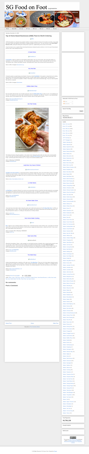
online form (12, 213)
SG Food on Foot (73, 439)
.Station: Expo (66, 217)
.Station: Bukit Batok (67, 176)
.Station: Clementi (67, 199)
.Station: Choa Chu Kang (68, 192)
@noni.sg (12, 232)
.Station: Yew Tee (66, 408)
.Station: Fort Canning (67, 224)
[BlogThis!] (26, 275)
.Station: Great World (67, 228)
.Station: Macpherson (67, 276)
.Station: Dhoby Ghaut (67, 206)
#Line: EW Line (66, 128)
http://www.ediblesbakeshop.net (16, 98)
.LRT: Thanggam (66, 140)
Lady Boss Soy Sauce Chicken (12, 172)
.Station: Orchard (66, 310)
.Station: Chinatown (67, 187)
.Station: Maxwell (66, 292)
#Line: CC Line (66, 124)
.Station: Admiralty (67, 142)
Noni (7, 225)
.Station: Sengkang (67, 347)
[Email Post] (23, 275)
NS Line (48, 28)
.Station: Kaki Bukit (67, 249)
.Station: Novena (66, 306)
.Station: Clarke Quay (67, 196)
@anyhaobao (19, 82)
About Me (14, 28)
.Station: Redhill (66, 340)
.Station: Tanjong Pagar (68, 385)
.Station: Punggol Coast (68, 333)
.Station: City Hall (66, 194)
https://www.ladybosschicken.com (16, 179)
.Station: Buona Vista (67, 183)
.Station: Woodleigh (67, 406)
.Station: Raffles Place (67, 337)
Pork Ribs (18, 278)
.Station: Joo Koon (67, 244)
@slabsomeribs (13, 251)
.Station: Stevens (66, 367)
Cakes (13, 277)
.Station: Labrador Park (68, 265)
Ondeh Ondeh (13, 278)
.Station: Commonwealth (68, 201)
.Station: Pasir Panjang (68, 317)
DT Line (28, 28)
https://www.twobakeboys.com (16, 268)
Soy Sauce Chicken (31, 278)
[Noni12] (32, 222)
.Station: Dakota (66, 203)
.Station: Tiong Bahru (67, 394)
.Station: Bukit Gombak (68, 178)
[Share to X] (27, 275)
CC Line (21, 28)
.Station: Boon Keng (67, 162)
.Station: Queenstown (67, 335)
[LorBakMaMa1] (32, 187)
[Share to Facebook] (29, 275)
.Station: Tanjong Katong (68, 383)
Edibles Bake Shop (38, 93)
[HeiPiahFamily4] (32, 152)
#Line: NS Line (66, 133)
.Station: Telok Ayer (67, 390)
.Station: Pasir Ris (67, 319)
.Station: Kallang (66, 251)
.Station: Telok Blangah (68, 392)
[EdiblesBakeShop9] (32, 90)
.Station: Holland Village (68, 237)
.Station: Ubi (65, 399)
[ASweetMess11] (32, 56)
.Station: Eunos (66, 215)
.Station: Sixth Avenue (67, 358)
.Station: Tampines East (68, 374)
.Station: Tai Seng (66, 369)
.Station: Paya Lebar (67, 322)
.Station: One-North (67, 308)
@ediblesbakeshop (14, 100)
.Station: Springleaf (67, 362)
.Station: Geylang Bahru (68, 226)
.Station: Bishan (66, 160)
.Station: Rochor (66, 342)
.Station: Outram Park (67, 315)
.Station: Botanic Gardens (68, 167)
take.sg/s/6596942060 (14, 249)
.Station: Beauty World (68, 151)
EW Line (35, 28)
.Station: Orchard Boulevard (69, 312)
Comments (66, 103)
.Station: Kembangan (67, 253)
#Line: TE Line (66, 135)
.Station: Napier (66, 299)
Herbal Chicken (34, 277)
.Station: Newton (66, 301)
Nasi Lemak (53, 277)
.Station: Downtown (67, 210)
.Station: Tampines (67, 372)
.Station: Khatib (66, 258)
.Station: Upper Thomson (68, 401)
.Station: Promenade (67, 328)
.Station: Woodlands (67, 403)
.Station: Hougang (67, 240)
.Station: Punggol (66, 331)
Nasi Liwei (8, 278)
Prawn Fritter (23, 278)
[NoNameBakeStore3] (32, 204)
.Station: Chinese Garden (68, 190)
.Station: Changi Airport (68, 185)
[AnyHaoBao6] (32, 73)
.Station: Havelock (67, 231)
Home (7, 28)
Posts (65, 101)
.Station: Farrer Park (67, 219)
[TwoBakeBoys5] (32, 259)
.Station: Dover (66, 208)
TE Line (55, 28)
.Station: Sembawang (67, 344)
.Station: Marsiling (67, 285)
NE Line (41, 28)
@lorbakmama (13, 196)
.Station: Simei (66, 356)
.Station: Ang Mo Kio (67, 146)
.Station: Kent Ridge (67, 256)
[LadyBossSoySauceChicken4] (32, 169)
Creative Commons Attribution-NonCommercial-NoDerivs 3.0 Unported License (73, 441)
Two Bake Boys (34, 262)
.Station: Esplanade (67, 212)
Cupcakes (22, 277)
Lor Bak (49, 277)
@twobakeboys (13, 270)
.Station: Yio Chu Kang (68, 410)
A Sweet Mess (9, 59)
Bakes (10, 277)
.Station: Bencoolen (67, 155)
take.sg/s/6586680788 (14, 195)
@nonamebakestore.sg (14, 214)
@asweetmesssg (20, 64)
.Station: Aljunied (66, 144)
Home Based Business (42, 277)
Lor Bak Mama (9, 190)
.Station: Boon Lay (67, 165)
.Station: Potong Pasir (67, 326)
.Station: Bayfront (66, 149)
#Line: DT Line (66, 126)
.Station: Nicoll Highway (68, 303)
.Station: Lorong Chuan (68, 274)
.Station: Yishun (66, 413)
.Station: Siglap (66, 353)
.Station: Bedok (66, 153)
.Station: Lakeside (67, 267)
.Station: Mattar (66, 290)
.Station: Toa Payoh (67, 397)
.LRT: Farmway (66, 137)
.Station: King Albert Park (68, 260)
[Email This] (25, 275)
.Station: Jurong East (67, 246)
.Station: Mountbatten (67, 297)
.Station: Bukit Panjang (68, 180)
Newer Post (8, 323)
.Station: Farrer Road (67, 221)
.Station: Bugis (66, 174)
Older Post (55, 323)
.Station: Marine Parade (68, 281)
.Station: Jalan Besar (67, 242)
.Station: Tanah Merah (67, 381)
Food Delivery (28, 277)
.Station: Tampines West (68, 376)
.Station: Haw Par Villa (67, 233)
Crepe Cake (17, 277)
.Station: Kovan (66, 262)
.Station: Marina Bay (67, 278)
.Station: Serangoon (67, 349)
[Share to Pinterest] (30, 275)
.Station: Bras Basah (67, 171)
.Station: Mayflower (67, 294)
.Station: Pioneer (66, 324)
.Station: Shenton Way (67, 351)
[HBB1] (32, 38)
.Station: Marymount (67, 287)
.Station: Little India (67, 271)
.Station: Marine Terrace (68, 283)
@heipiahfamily (13, 161)
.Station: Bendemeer (67, 158)
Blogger (55, 451)
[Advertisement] (32, 345)
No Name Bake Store (47, 208)
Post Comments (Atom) (35, 326)
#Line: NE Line (66, 130)
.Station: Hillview (66, 235)
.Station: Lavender (67, 269)
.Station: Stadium (66, 365)
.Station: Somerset (67, 360)
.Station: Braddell (66, 169)
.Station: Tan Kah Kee (67, 378)
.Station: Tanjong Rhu (67, 388)
